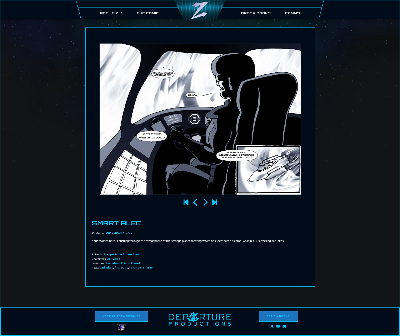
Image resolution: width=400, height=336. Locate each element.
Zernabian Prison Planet (123, 263)
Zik (109, 258)
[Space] (186, 202)
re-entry (135, 267)
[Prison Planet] (195, 202)
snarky (147, 267)
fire (117, 267)
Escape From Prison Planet (123, 254)
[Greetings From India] (214, 202)
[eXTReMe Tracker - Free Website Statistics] (121, 330)
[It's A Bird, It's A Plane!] (205, 202)
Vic (130, 233)
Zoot (116, 258)
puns (124, 267)
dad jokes (106, 267)
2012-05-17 (115, 233)
